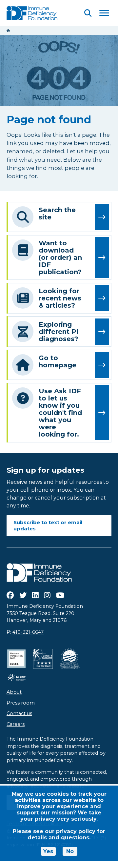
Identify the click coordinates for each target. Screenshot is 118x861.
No (70, 851)
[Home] (8, 30)
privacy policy (75, 831)
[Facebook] (10, 595)
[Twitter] (23, 595)
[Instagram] (47, 595)
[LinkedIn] (35, 595)
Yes (48, 851)
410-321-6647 (28, 632)
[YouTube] (60, 595)
